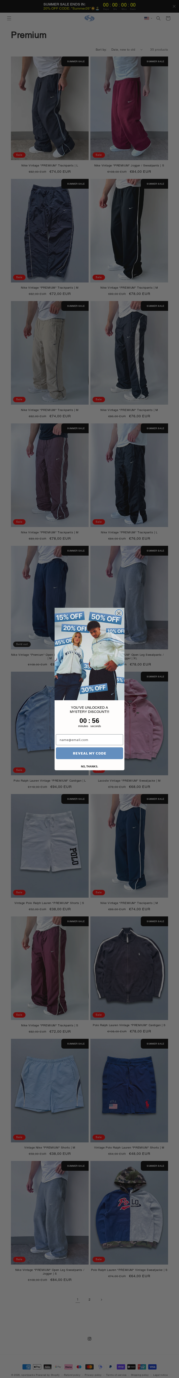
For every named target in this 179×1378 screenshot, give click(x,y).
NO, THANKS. (89, 766)
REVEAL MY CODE (89, 753)
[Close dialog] (119, 613)
